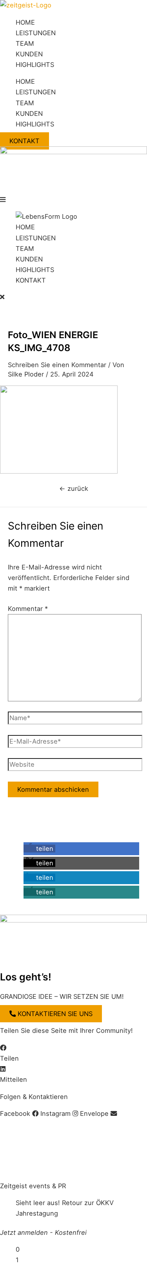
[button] (73, 200)
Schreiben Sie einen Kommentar (57, 365)
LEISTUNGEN (36, 33)
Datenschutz (78, 1131)
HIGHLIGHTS (35, 64)
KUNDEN (29, 54)
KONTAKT (31, 280)
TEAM (25, 43)
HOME (25, 22)
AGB (46, 1131)
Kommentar (28, 609)
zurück (73, 488)
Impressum (17, 1131)
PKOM (18, 1169)
